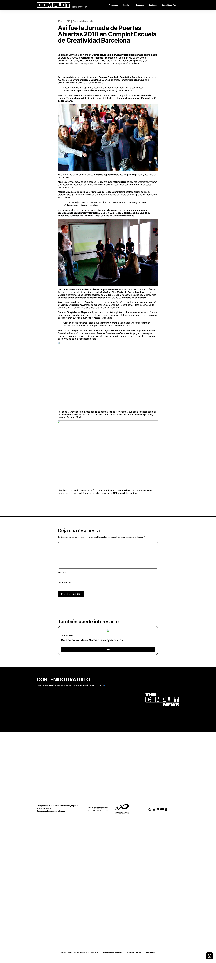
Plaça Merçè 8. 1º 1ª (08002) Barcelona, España (58, 805)
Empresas (140, 5)
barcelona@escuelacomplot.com (51, 811)
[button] (59, 639)
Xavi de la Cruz (125, 292)
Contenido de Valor (169, 5)
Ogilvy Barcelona (91, 213)
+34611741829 (45, 808)
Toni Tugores (141, 292)
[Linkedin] (166, 809)
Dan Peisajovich (99, 80)
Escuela (126, 5)
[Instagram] (154, 809)
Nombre (62, 573)
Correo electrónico (67, 582)
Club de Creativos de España (119, 215)
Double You (77, 305)
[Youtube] (162, 809)
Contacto (153, 5)
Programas (113, 5)
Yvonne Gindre (80, 80)
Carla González (108, 292)
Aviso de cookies (134, 952)
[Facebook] (150, 809)
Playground (87, 312)
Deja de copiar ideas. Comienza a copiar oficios (92, 640)
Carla (61, 312)
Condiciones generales (112, 952)
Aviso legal (150, 952)
